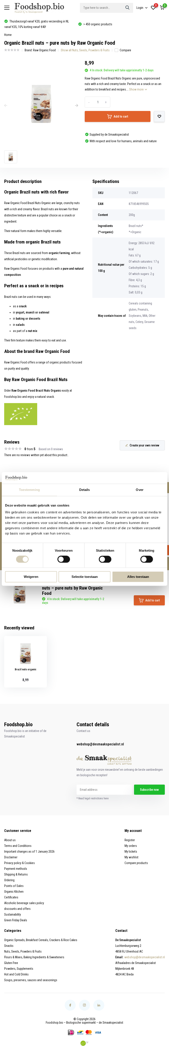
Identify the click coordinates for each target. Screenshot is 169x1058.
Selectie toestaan (85, 577)
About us (10, 840)
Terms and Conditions (17, 846)
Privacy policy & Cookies (19, 863)
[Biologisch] (84, 1043)
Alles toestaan (138, 577)
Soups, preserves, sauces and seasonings (30, 980)
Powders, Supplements (18, 968)
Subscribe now (149, 789)
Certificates (11, 897)
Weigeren (31, 577)
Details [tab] (84, 490)
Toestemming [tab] (29, 490)
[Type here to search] (127, 8)
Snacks (8, 945)
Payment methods (15, 868)
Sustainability (12, 914)
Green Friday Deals (15, 920)
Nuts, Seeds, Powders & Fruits (23, 951)
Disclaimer (10, 857)
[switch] (63, 559)
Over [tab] (139, 490)
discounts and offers (17, 909)
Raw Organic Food (44, 50)
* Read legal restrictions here (92, 798)
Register (130, 840)
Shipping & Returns (16, 874)
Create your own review (144, 445)
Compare (125, 50)
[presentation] (5, 105)
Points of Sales (14, 886)
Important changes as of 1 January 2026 (29, 851)
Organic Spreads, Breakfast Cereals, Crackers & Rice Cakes (40, 940)
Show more (136, 89)
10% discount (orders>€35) (100, 24)
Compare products (136, 863)
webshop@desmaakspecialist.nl (100, 744)
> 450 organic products (24, 24)
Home (8, 35)
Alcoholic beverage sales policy (24, 903)
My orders (131, 846)
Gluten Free (11, 963)
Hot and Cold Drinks (16, 974)
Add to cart (121, 116)
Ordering (9, 880)
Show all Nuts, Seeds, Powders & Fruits (85, 50)
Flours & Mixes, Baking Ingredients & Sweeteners (34, 957)
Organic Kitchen (14, 891)
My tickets (131, 851)
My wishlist (131, 857)
